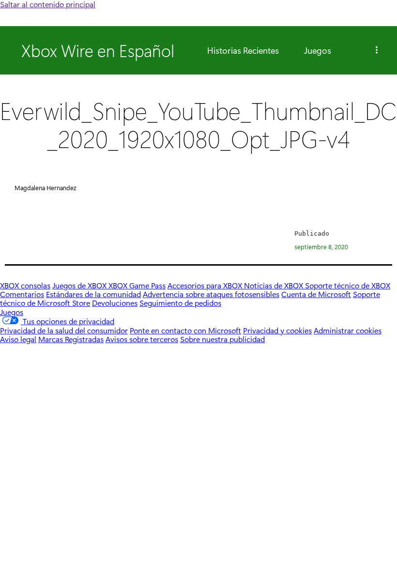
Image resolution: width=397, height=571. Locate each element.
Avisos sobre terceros (142, 339)
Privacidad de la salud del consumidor (64, 330)
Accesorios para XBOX (206, 285)
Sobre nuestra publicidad (222, 339)
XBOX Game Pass (137, 285)
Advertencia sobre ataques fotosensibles (211, 294)
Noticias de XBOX (274, 285)
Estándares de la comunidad (93, 294)
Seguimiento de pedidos (180, 303)
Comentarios (22, 294)
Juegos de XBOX (80, 285)
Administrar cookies (348, 330)
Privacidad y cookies (277, 330)
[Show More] (376, 50)
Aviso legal (18, 339)
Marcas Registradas (71, 339)
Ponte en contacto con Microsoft (185, 330)
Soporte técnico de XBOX (347, 285)
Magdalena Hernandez (45, 187)
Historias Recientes (243, 50)
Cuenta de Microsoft (316, 294)
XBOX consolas (25, 285)
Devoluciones (114, 303)
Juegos (317, 50)
